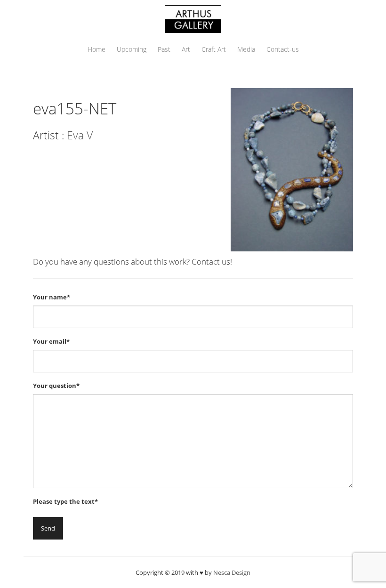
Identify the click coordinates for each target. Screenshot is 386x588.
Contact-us (282, 49)
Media (246, 49)
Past (164, 49)
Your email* (51, 341)
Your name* (51, 297)
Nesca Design (231, 572)
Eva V (80, 135)
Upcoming (131, 49)
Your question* (56, 385)
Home (96, 49)
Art (186, 49)
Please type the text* (65, 501)
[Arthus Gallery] (193, 18)
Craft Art (213, 49)
